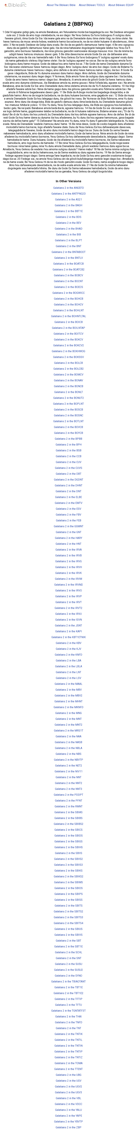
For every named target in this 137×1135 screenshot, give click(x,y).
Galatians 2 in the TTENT (68, 1069)
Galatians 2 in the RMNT (69, 806)
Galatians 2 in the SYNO (68, 975)
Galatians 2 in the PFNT (68, 800)
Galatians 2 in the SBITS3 (68, 917)
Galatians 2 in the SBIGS (68, 841)
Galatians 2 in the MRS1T (68, 730)
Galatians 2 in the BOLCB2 (68, 368)
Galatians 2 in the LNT (68, 672)
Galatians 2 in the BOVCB (68, 427)
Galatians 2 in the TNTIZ (69, 1057)
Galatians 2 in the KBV (68, 643)
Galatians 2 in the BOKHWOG (68, 351)
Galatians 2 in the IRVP (68, 596)
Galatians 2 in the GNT (68, 532)
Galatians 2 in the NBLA (68, 748)
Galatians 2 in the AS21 (68, 199)
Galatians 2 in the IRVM (68, 578)
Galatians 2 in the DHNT (68, 485)
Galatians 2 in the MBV (68, 689)
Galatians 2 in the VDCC (68, 1104)
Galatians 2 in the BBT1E (68, 211)
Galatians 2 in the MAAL (68, 683)
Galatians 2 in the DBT (68, 473)
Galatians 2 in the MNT (68, 718)
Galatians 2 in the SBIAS (68, 812)
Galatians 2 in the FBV (68, 514)
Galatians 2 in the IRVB (68, 555)
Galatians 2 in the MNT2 (68, 724)
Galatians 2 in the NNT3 (68, 789)
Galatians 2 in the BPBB (68, 438)
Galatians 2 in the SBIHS (68, 847)
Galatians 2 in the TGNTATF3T (68, 1010)
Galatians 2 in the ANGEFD (68, 187)
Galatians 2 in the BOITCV (68, 333)
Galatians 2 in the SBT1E (68, 946)
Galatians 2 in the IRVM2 (68, 584)
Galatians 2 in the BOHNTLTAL (68, 316)
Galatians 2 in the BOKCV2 (68, 345)
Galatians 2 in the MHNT (68, 701)
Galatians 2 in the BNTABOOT (69, 252)
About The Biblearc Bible (61, 5)
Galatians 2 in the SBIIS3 (68, 864)
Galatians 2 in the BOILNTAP (68, 327)
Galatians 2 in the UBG (68, 1074)
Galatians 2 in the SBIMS (68, 882)
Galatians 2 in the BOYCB (68, 433)
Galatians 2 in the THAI (68, 1016)
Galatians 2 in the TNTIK (69, 1034)
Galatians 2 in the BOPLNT (68, 403)
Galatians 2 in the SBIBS (68, 818)
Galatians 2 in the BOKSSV (68, 357)
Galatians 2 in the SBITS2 (68, 911)
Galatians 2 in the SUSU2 (68, 969)
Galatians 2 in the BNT (68, 246)
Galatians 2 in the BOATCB (68, 263)
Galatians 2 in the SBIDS (68, 835)
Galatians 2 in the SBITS (69, 905)
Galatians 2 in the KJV (68, 648)
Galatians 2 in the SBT (68, 940)
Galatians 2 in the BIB (68, 234)
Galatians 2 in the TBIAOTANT (68, 981)
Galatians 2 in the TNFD (68, 1022)
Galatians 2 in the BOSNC (68, 415)
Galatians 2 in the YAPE (68, 1115)
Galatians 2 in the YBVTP (68, 1121)
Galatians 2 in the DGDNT (68, 479)
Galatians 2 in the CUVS (68, 468)
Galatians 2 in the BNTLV (68, 257)
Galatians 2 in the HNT (68, 543)
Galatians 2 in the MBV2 (68, 695)
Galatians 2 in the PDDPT (68, 794)
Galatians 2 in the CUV (68, 462)
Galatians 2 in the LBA (68, 660)
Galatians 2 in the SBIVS (68, 934)
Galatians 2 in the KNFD (68, 654)
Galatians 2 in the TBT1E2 (68, 993)
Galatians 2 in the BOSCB (68, 409)
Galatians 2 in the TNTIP (68, 1051)
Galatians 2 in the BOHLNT (68, 310)
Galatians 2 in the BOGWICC (68, 292)
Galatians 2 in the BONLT (68, 392)
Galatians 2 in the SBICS (68, 829)
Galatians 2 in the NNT (68, 777)
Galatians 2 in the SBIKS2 (68, 876)
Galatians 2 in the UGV (68, 1080)
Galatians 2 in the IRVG (68, 561)
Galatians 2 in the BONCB (68, 386)
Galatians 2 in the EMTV (68, 503)
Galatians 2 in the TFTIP (68, 999)
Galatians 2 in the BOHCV (68, 304)
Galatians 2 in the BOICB (68, 322)
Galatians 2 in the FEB (68, 520)
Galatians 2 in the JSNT (68, 625)
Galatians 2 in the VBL (68, 1098)
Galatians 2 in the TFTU (68, 1004)
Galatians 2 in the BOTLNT (68, 421)
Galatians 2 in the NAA (68, 736)
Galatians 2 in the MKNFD (68, 707)
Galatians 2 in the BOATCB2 (69, 269)
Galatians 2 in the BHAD (68, 228)
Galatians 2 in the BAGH (68, 205)
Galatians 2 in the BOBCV (68, 275)
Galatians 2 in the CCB (68, 456)
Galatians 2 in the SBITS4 (68, 923)
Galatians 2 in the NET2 (68, 765)
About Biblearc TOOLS (92, 5)
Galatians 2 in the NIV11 (69, 771)
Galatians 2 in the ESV (68, 508)
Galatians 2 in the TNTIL (68, 1039)
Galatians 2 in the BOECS (68, 287)
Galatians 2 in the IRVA (68, 549)
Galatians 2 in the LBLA (68, 666)
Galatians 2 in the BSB (68, 450)
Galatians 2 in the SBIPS (68, 894)
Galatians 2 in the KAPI (68, 631)
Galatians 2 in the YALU (68, 1109)
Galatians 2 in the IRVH (68, 567)
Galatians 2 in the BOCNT (68, 281)
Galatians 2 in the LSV (68, 678)
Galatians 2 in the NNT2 (68, 783)
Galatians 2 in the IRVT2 (68, 608)
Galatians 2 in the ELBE (68, 497)
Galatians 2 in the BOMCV (68, 374)
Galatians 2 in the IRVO (68, 590)
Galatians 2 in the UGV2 (68, 1086)
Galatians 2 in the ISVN (68, 619)
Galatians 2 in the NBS (68, 753)
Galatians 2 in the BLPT (68, 240)
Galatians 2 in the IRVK (68, 573)
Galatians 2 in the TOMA (69, 1063)
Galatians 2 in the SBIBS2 (68, 824)
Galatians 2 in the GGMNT (68, 526)
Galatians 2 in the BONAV (68, 380)
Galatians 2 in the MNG (68, 713)
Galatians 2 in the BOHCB (68, 298)
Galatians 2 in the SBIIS (68, 853)
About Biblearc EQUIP (121, 5)
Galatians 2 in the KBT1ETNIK (68, 637)
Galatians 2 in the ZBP (68, 1127)
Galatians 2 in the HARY (68, 538)
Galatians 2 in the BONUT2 (68, 398)
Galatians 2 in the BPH (69, 444)
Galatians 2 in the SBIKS (68, 870)
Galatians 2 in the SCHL (68, 952)
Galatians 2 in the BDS (68, 217)
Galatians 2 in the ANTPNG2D (68, 193)
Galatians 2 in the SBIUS (68, 929)
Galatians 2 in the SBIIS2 (68, 859)
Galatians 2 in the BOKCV (68, 339)
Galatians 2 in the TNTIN (68, 1045)
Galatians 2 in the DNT (68, 491)
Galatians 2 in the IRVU (68, 613)
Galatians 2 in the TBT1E (68, 987)
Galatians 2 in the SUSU (68, 964)
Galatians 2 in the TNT (68, 1028)
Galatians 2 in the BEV (68, 222)
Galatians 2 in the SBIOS (68, 888)
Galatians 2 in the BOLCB (68, 362)
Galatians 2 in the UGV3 (68, 1092)
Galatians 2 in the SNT (68, 958)
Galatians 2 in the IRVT (68, 602)
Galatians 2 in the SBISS (68, 899)
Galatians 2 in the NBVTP (68, 759)
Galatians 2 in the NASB (68, 742)
